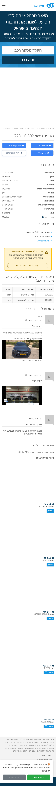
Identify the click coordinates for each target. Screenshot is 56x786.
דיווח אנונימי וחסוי (13, 153)
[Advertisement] (28, 97)
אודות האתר (46, 755)
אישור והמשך (38, 777)
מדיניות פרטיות (14, 777)
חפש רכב (28, 60)
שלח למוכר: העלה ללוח (26, 265)
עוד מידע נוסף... (43, 241)
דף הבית (51, 129)
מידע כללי (42, 153)
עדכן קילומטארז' (14, 145)
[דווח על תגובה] (26, 321)
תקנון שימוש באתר (44, 759)
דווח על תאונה (42, 145)
